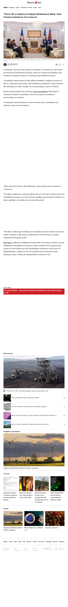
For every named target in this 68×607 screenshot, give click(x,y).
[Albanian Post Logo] (34, 2)
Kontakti (44, 548)
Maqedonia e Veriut (26, 7)
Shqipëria (11, 7)
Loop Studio (56, 548)
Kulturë (35, 541)
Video (19, 541)
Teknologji (48, 541)
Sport (15, 541)
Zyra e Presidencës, (40, 91)
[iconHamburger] (4, 2)
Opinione (29, 541)
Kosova (18, 7)
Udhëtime (62, 541)
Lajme (5, 7)
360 (24, 541)
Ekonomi (55, 541)
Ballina (5, 541)
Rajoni (35, 7)
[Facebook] (56, 64)
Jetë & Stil (41, 541)
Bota (39, 7)
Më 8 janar (7, 242)
